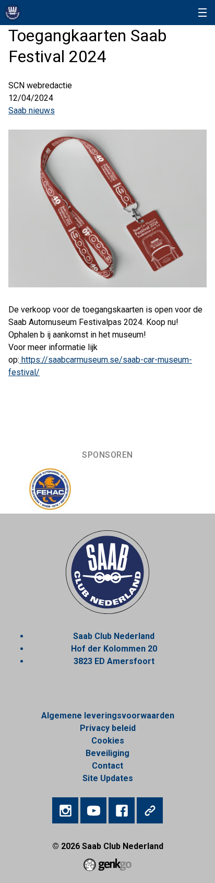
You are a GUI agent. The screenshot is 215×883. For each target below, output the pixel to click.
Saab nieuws (31, 110)
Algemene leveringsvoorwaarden (107, 716)
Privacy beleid (108, 728)
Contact (107, 766)
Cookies (107, 741)
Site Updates (107, 778)
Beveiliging (107, 753)
